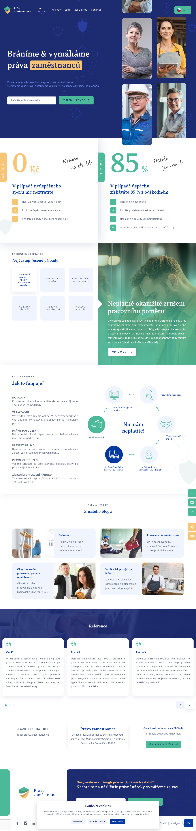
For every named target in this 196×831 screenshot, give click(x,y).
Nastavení (78, 821)
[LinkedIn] (33, 823)
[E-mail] (192, 536)
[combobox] (182, 10)
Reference (80, 10)
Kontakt (96, 10)
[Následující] (189, 705)
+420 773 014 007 (32, 729)
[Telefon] (192, 527)
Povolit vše (117, 821)
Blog (68, 10)
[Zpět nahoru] (188, 823)
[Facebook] (17, 823)
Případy (56, 10)
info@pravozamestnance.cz (33, 734)
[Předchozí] (180, 705)
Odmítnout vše (97, 821)
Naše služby (42, 10)
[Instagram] (25, 823)
